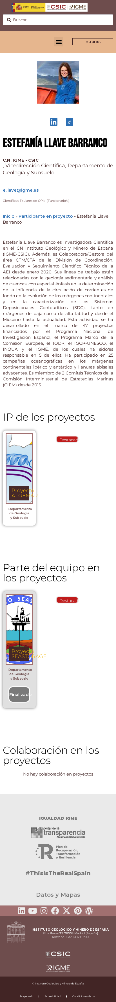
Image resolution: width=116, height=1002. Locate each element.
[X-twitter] (66, 911)
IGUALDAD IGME (58, 818)
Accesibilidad (53, 996)
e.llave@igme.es (21, 190)
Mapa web (26, 996)
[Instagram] (44, 911)
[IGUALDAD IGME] (58, 804)
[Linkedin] (21, 911)
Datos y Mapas (58, 894)
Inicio (8, 216)
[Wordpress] (89, 911)
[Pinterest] (78, 911)
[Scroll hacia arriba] (102, 993)
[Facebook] (55, 911)
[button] (58, 41)
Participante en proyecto (46, 216)
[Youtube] (33, 911)
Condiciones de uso (84, 996)
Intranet (92, 41)
